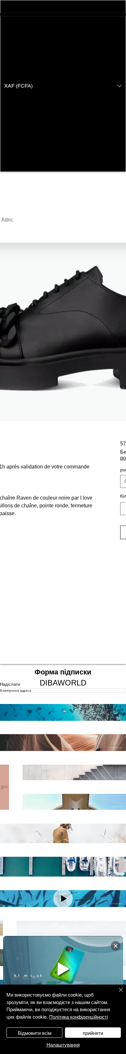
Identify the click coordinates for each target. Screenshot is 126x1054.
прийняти (93, 1032)
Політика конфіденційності (78, 1016)
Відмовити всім (34, 1032)
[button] (63, 86)
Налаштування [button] (63, 1044)
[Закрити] (117, 993)
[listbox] (63, 86)
